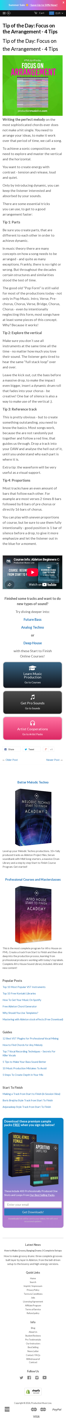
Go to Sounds (33, 705)
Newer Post (53, 759)
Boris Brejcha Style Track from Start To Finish (28, 1100)
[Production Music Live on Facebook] (29, 1378)
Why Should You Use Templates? (20, 1012)
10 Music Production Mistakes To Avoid (25, 1068)
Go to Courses (32, 678)
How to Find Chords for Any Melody (23, 1044)
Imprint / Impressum (33, 1286)
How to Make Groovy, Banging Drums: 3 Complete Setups (33, 1250)
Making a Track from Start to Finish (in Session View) (31, 1093)
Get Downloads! (33, 1212)
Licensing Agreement (33, 1301)
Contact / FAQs (33, 1355)
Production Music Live (41, 1403)
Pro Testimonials (33, 1339)
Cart (41, 12)
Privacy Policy (33, 1290)
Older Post (12, 759)
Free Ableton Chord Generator (20, 1006)
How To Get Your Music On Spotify (22, 999)
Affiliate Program (33, 1305)
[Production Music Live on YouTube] (45, 1378)
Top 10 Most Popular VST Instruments (24, 986)
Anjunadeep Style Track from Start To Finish (27, 1106)
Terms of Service (33, 1309)
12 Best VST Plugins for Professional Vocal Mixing (31, 1038)
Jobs (33, 1297)
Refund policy (33, 1313)
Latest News (33, 1244)
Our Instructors (33, 1343)
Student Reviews (33, 1335)
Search (33, 1282)
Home (33, 1278)
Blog (33, 1328)
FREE (16, 1125)
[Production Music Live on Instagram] (37, 1378)
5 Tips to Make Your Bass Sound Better (24, 1061)
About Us (33, 1332)
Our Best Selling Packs (42, 1195)
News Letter (33, 1351)
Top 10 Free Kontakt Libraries (19, 993)
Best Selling (33, 1347)
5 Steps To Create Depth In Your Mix (23, 1074)
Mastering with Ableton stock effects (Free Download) (33, 1019)
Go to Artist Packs (32, 731)
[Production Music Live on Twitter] (21, 1378)
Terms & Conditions (33, 1294)
